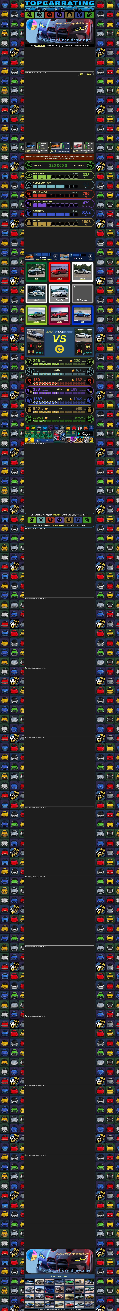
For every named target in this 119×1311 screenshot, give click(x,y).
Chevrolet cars (59, 525)
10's (82, 74)
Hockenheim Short (43, 260)
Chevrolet (40, 45)
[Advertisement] (60, 59)
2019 (89, 74)
